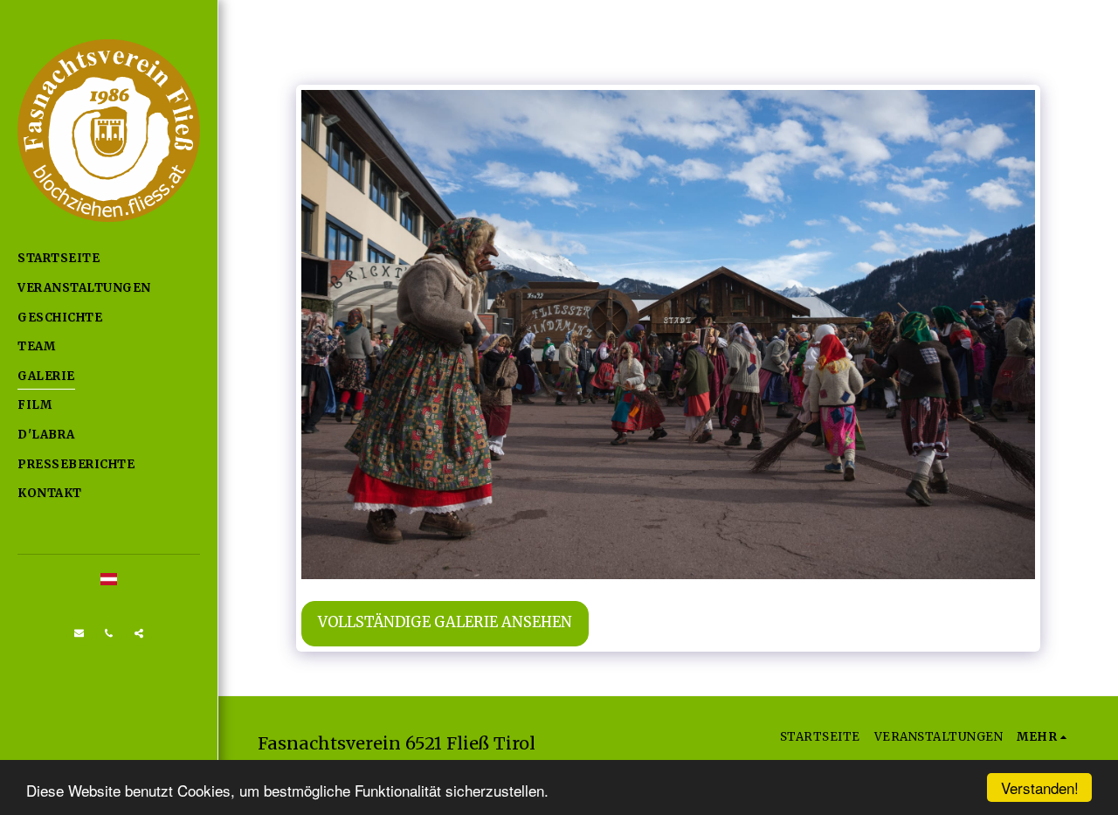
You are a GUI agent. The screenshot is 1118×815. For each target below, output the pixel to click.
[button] (79, 633)
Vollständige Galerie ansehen (445, 622)
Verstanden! (1040, 787)
